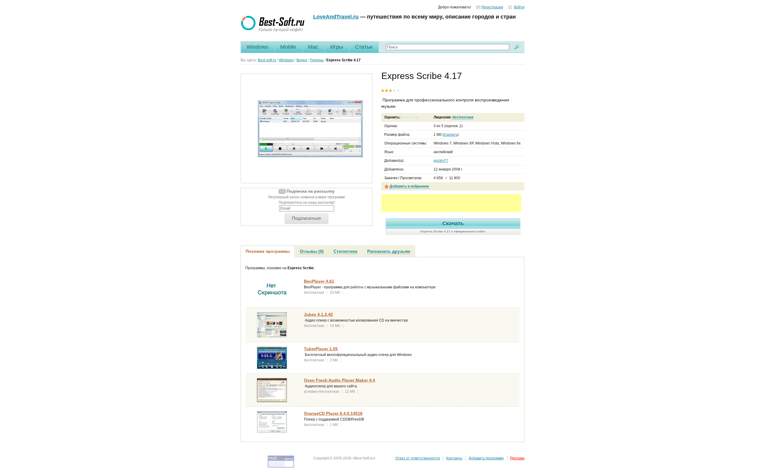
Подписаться (306, 218)
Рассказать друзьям (388, 251)
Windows (257, 47)
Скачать (451, 135)
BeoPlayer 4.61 (319, 281)
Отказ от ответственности (417, 458)
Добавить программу (486, 458)
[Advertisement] (451, 203)
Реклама (517, 458)
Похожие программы (268, 251)
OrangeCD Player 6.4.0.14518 (333, 413)
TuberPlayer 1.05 (321, 348)
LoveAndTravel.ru (336, 17)
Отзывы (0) (312, 251)
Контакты (454, 458)
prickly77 (441, 161)
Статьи (363, 47)
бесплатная (462, 117)
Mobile (288, 47)
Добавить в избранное (409, 186)
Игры (336, 47)
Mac (313, 47)
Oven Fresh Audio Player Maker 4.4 (339, 380)
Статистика (345, 251)
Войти (519, 7)
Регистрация (492, 7)
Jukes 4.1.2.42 (318, 314)
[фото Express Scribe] (310, 129)
